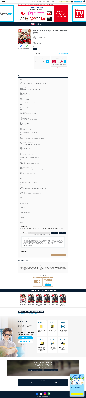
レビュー (53, 23)
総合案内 (43, 380)
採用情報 (55, 382)
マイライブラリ (39, 1)
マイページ (33, 1)
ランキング (48, 1)
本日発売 (44, 1)
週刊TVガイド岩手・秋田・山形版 (38, 4)
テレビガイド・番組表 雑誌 (29, 4)
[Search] (72, 1)
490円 (44, 61)
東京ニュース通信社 (23, 49)
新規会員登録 (25, 337)
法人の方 (53, 1)
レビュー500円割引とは (63, 53)
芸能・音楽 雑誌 (23, 4)
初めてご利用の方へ (25, 341)
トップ (19, 4)
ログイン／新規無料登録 (78, 1)
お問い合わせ (55, 385)
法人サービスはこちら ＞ (22, 344)
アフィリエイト (30, 382)
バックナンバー (46, 4)
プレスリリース (30, 385)
